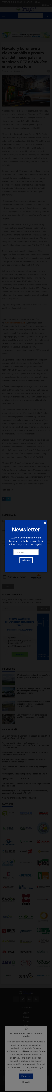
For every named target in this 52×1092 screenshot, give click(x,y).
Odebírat (26, 560)
